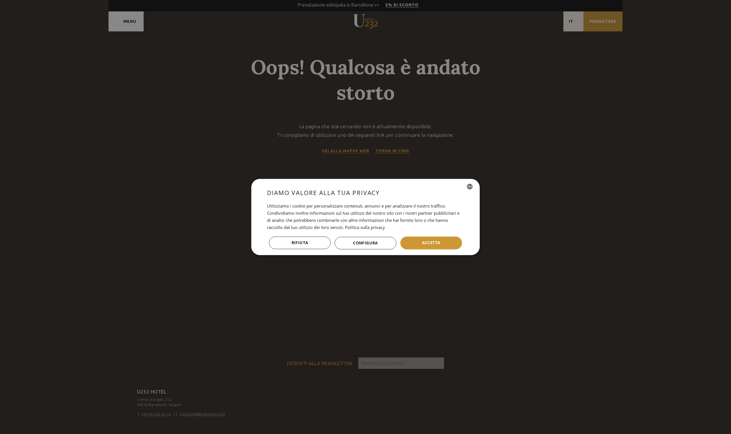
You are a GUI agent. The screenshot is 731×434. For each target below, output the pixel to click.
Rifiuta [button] (300, 243)
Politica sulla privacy (365, 227)
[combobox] (470, 186)
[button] (365, 243)
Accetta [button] (431, 243)
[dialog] (365, 217)
